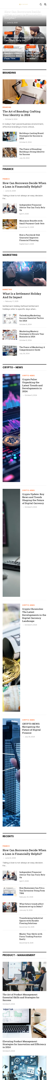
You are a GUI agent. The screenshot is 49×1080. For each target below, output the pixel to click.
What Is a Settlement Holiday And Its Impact (22, 295)
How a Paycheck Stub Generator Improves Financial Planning (29, 237)
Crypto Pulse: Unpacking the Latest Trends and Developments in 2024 (32, 385)
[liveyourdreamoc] (23, 4)
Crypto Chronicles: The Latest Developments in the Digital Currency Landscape (34, 614)
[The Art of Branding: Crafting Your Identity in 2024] (24, 91)
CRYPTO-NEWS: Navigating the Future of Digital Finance (31, 728)
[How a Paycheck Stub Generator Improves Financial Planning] (10, 238)
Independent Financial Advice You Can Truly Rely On (24, 39)
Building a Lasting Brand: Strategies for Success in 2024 (31, 136)
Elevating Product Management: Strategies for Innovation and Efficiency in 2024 (24, 1044)
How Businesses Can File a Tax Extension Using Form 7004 (13, 54)
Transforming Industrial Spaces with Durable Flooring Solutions (31, 921)
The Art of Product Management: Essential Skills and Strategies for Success (21, 997)
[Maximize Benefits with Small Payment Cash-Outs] (10, 224)
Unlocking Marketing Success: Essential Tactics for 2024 (31, 318)
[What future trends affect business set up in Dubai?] (10, 907)
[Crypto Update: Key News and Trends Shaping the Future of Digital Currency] (11, 543)
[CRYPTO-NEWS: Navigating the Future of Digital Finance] (11, 772)
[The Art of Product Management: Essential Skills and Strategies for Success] (24, 976)
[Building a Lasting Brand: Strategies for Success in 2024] (10, 137)
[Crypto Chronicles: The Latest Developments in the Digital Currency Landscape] (11, 658)
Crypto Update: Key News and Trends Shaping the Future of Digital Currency (33, 499)
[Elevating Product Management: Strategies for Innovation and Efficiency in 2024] (24, 1023)
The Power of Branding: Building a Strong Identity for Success (32, 152)
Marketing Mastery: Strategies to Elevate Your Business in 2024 (31, 334)
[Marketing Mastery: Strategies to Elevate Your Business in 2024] (10, 335)
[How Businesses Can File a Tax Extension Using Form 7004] (10, 891)
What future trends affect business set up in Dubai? (34, 54)
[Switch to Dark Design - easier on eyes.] (40, 4)
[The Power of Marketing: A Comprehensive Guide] (10, 351)
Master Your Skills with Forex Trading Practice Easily (30, 936)
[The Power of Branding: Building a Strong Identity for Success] (10, 153)
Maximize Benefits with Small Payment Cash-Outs (31, 222)
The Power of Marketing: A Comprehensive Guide (32, 348)
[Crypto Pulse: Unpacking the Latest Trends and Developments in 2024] (11, 428)
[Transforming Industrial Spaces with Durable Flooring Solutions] (10, 922)
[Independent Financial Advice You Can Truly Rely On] (24, 35)
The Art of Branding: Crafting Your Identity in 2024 (21, 113)
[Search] (45, 4)
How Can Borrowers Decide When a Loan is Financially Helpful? (23, 15)
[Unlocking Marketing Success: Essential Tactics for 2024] (10, 319)
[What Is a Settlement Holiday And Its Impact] (24, 273)
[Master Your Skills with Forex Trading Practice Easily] (10, 937)
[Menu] (4, 4)
